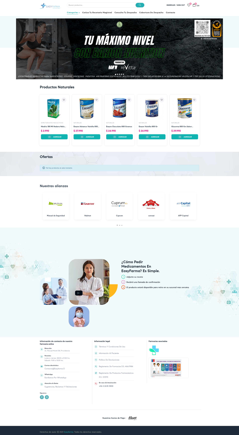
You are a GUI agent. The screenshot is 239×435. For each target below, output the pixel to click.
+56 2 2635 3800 (106, 352)
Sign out (181, 5)
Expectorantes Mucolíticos (52, 88)
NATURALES (78, 88)
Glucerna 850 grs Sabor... (182, 92)
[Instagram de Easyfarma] (47, 363)
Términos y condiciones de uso (112, 312)
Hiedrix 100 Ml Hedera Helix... (53, 92)
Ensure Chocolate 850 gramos (119, 92)
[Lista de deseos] (63, 65)
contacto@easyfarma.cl (55, 334)
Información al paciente (109, 319)
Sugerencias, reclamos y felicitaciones (61, 352)
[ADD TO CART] (54, 102)
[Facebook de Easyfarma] (42, 363)
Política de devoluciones (109, 325)
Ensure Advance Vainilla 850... (86, 92)
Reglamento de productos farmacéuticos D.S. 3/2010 (116, 340)
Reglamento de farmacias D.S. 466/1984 (116, 332)
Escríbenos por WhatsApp (55, 343)
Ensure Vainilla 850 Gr (148, 92)
